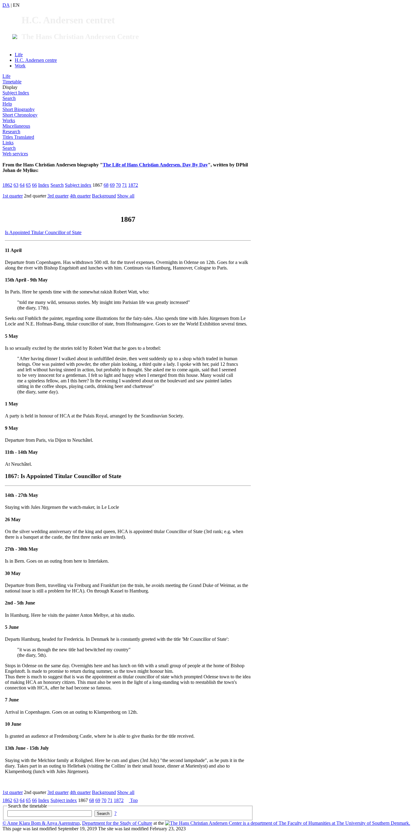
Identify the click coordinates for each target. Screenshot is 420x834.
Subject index (78, 185)
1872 (133, 185)
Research (11, 131)
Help (7, 103)
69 (112, 185)
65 (28, 185)
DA (6, 5)
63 (16, 185)
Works (8, 120)
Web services (15, 153)
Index (43, 185)
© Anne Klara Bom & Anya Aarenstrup (41, 823)
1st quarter (12, 195)
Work (20, 65)
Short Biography (18, 109)
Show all (125, 195)
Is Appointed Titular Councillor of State (43, 232)
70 (118, 185)
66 (34, 185)
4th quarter (80, 195)
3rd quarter (58, 195)
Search (9, 98)
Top (133, 800)
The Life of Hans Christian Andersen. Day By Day (155, 164)
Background (104, 195)
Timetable (12, 81)
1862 (7, 185)
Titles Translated (18, 137)
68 (106, 185)
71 (124, 185)
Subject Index (15, 92)
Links (8, 142)
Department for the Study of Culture (117, 823)
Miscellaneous (16, 126)
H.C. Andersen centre (36, 60)
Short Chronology (20, 115)
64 (22, 185)
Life (19, 54)
